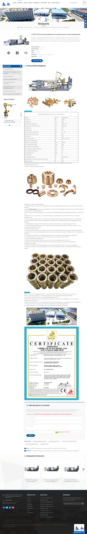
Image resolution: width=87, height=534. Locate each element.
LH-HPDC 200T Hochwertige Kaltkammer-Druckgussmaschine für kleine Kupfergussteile (52, 414)
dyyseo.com (50, 524)
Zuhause (15, 2)
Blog (55, 524)
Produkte (20, 2)
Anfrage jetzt (36, 60)
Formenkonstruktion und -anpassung (9, 83)
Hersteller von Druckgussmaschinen (69, 441)
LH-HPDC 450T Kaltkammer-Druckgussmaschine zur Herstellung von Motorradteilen (48, 448)
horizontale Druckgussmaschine (46, 502)
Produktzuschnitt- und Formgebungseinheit (8, 87)
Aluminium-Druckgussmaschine (46, 504)
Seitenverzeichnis (60, 524)
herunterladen (30, 508)
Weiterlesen (34, 483)
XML (65, 524)
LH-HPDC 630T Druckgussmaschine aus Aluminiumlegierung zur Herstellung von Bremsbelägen (34, 480)
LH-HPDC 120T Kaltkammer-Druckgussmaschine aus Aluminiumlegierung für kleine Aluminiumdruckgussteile (55, 450)
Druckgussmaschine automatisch (39, 441)
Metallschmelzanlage (8, 76)
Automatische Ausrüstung (9, 91)
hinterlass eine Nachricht (77, 533)
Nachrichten (44, 2)
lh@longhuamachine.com (10, 503)
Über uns (30, 2)
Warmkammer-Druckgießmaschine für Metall (11, 73)
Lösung (25, 2)
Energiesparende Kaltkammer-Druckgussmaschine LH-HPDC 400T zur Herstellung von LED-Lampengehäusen (54, 480)
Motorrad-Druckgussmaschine (32, 444)
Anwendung (36, 2)
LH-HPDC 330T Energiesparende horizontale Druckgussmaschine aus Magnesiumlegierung (74, 480)
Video (49, 2)
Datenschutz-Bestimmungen (8, 526)
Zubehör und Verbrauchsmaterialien (11, 94)
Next (84, 472)
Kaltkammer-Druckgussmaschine (46, 506)
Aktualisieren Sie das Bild (64, 432)
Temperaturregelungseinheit (10, 79)
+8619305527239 (8, 500)
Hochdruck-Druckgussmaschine (46, 497)
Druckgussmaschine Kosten (54, 441)
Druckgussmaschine (28, 27)
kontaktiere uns (56, 2)
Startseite (21, 27)
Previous (24, 472)
